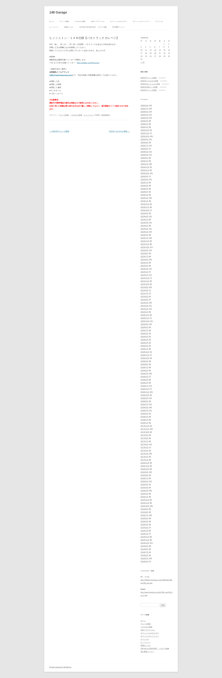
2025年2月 (144, 161)
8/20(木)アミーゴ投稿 (148, 78)
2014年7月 (144, 552)
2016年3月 (144, 491)
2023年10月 (145, 210)
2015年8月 (144, 512)
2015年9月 (144, 509)
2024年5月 (144, 189)
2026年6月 (144, 112)
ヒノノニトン (54, 27)
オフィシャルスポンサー (118, 21)
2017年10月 (145, 432)
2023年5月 (144, 226)
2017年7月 (144, 441)
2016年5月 (144, 484)
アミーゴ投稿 (64, 21)
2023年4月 (144, 229)
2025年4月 (144, 155)
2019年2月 (144, 383)
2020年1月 (144, 349)
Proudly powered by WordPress (60, 667)
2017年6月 (144, 444)
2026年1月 (144, 127)
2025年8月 (144, 143)
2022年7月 (144, 256)
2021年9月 (144, 287)
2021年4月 (144, 303)
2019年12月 (145, 352)
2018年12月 (145, 389)
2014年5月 (144, 558)
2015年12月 (145, 500)
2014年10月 (145, 543)
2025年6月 (144, 149)
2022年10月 (145, 247)
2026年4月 (144, 118)
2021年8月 (144, 290)
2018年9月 (144, 398)
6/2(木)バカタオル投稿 (119, 131)
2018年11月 (145, 392)
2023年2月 (144, 235)
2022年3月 (144, 269)
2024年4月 (144, 192)
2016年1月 (144, 497)
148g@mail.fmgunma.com (60, 75)
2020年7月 (144, 330)
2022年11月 (145, 244)
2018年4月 (144, 414)
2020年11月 (145, 318)
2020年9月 (144, 324)
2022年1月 (144, 275)
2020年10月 (145, 321)
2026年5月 (144, 115)
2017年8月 (144, 438)
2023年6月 (144, 223)
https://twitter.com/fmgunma (88, 63)
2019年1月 (144, 386)
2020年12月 (145, 315)
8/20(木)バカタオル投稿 (149, 81)
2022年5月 (144, 263)
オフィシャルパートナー (141, 21)
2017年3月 (144, 454)
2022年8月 (144, 253)
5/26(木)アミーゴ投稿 (59, 131)
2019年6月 (144, 370)
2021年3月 (144, 306)
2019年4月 (144, 377)
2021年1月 (144, 312)
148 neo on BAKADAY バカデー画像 (93, 27)
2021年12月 (145, 278)
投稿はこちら (68, 27)
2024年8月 (144, 179)
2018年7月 (144, 404)
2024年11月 (145, 170)
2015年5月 (144, 521)
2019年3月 (144, 380)
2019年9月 (144, 361)
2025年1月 (144, 164)
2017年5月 (144, 447)
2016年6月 (144, 481)
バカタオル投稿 (80, 21)
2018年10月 (145, 395)
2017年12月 (145, 426)
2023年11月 (145, 207)
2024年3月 (144, 195)
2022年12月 (145, 241)
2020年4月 (144, 340)
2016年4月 (144, 488)
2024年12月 (145, 167)
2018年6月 (144, 407)
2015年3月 (144, 528)
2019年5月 (144, 374)
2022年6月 (144, 260)
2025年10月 (145, 136)
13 (155, 50)
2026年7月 (144, 109)
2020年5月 (144, 337)
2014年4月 (144, 561)
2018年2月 (144, 420)
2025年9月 (144, 139)
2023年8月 (144, 216)
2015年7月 (144, 515)
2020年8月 (144, 327)
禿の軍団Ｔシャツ (118, 27)
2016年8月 (144, 475)
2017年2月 (144, 457)
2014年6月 (144, 555)
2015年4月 (144, 525)
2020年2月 (144, 346)
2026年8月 (144, 106)
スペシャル (159, 21)
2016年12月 (145, 463)
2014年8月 (144, 549)
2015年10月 (145, 506)
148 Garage (58, 12)
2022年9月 (144, 250)
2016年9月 (144, 472)
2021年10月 (145, 284)
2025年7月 (144, 146)
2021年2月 (144, 309)
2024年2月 (144, 198)
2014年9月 (144, 546)
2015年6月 (144, 518)
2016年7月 (144, 478)
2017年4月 (144, 451)
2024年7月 (144, 183)
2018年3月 (144, 417)
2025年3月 (144, 158)
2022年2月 (144, 272)
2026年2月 (144, 124)
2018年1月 (144, 423)
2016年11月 (145, 466)
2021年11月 (145, 281)
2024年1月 (144, 201)
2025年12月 (145, 130)
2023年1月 (144, 238)
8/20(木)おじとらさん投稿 (150, 84)
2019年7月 (144, 367)
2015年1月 (144, 534)
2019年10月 (145, 358)
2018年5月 (144, 411)
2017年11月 (145, 429)
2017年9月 (144, 435)
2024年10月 (145, 173)
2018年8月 (144, 401)
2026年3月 (144, 121)
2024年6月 (144, 186)
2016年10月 (145, 469)
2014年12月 (145, 537)
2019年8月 (144, 364)
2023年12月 (145, 204)
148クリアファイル (97, 21)
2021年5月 (144, 300)
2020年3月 (144, 343)
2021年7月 (144, 293)
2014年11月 (145, 540)
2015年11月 (145, 503)
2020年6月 (144, 334)
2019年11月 (145, 355)
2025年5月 (144, 152)
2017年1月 (144, 460)
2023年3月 (144, 232)
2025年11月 (145, 133)
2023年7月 (144, 220)
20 (155, 53)
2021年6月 (144, 297)
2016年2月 (144, 494)
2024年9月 (144, 176)
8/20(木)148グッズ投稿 (149, 87)
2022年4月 (144, 266)
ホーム (51, 21)
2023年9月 (144, 213)
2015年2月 (144, 531)
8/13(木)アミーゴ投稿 (148, 90)
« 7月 (143, 62)
